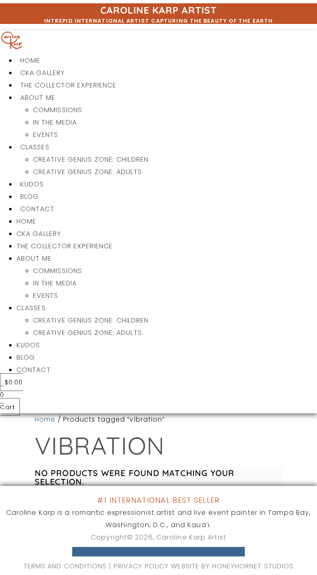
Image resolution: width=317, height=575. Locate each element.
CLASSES (35, 147)
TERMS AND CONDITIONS (65, 566)
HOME (30, 60)
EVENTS (46, 134)
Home (45, 419)
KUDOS (32, 184)
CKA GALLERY (42, 73)
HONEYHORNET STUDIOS (253, 566)
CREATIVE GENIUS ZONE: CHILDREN (91, 159)
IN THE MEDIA (55, 122)
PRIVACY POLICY (142, 566)
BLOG (29, 196)
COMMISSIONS (57, 110)
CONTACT (37, 209)
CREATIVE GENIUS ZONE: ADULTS (87, 172)
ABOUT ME (37, 97)
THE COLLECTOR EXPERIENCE (68, 85)
